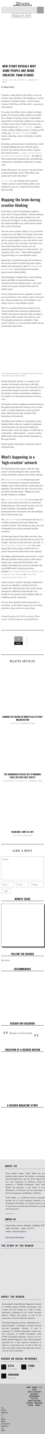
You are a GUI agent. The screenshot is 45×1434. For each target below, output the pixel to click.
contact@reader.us (19, 1231)
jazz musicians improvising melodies (23, 571)
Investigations (34, 1401)
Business (34, 1394)
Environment (9, 781)
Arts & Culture (9, 80)
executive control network (15, 499)
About (38, 1405)
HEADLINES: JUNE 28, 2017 (22, 831)
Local (34, 1389)
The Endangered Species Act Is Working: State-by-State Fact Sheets (22, 776)
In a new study (7, 180)
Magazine (38, 1403)
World (35, 1387)
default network (11, 479)
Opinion (29, 1403)
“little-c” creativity (25, 127)
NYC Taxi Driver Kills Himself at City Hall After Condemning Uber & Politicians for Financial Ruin (22, 992)
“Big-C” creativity (22, 133)
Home (28, 1387)
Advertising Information (14, 1237)
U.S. (25, 781)
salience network (11, 519)
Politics (34, 1398)
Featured (21, 80)
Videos (31, 1405)
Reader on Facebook (22, 1023)
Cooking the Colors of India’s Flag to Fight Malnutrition (22, 718)
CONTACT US (10, 1219)
